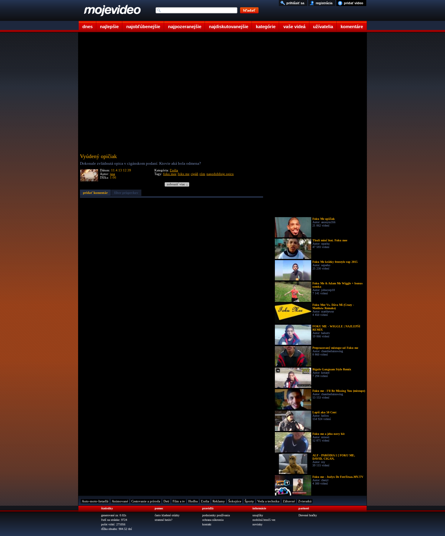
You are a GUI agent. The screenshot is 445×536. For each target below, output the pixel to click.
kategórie (265, 26)
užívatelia (323, 26)
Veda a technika (268, 501)
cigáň (194, 174)
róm (202, 174)
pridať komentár (95, 192)
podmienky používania (216, 515)
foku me (184, 174)
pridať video (353, 3)
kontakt (206, 524)
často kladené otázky (167, 515)
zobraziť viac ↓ (177, 184)
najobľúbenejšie (143, 26)
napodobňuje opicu (220, 174)
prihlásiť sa (295, 3)
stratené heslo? (163, 519)
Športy (249, 501)
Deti (166, 501)
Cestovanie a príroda (145, 501)
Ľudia (174, 170)
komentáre (352, 26)
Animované (120, 501)
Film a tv (179, 501)
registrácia (324, 3)
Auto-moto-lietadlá (95, 501)
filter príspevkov (126, 192)
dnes (87, 26)
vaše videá (294, 26)
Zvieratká (305, 501)
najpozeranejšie (184, 26)
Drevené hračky (307, 515)
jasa (112, 174)
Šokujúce (234, 501)
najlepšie (109, 26)
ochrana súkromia (212, 519)
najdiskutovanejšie (228, 26)
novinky (257, 524)
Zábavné (289, 501)
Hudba (193, 501)
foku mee (169, 174)
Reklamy (219, 501)
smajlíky (257, 515)
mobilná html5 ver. (264, 519)
